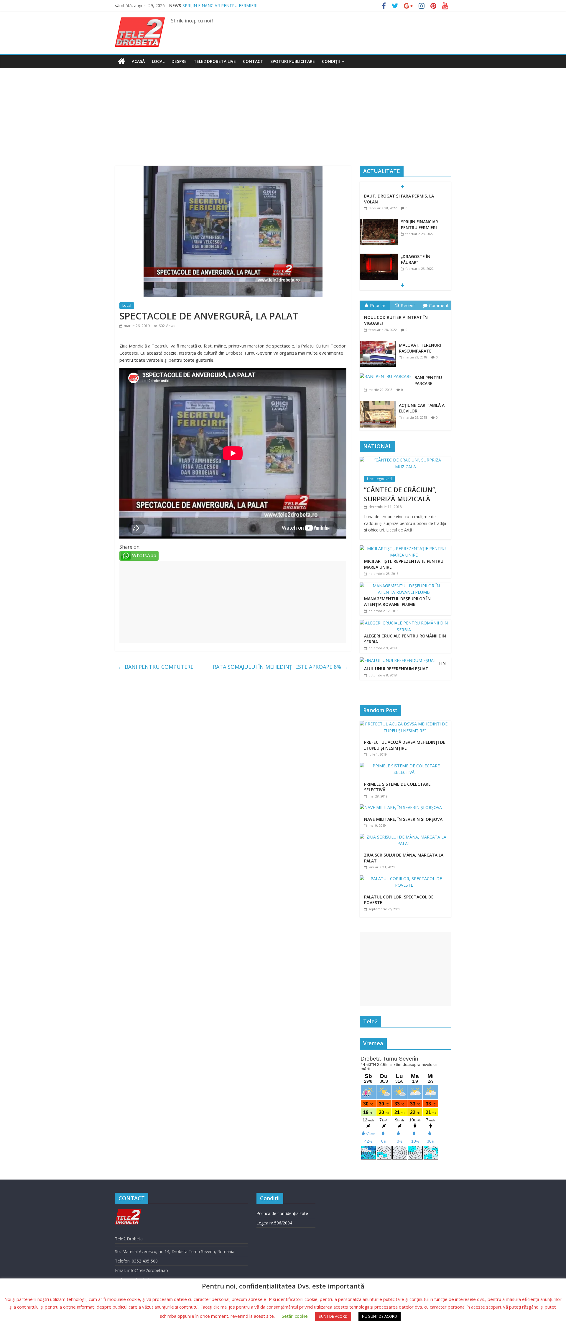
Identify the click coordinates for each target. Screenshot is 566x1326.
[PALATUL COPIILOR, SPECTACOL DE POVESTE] (405, 878)
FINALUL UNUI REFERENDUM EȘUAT (405, 666)
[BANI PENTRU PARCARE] (387, 373)
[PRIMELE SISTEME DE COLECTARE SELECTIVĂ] (405, 766)
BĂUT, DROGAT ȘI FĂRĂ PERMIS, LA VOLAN (225, 5)
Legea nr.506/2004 (274, 1223)
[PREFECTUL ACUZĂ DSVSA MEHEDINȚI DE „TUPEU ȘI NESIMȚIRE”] (405, 724)
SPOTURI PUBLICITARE (292, 61)
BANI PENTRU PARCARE (428, 380)
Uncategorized (379, 478)
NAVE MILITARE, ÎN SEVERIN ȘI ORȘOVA (403, 819)
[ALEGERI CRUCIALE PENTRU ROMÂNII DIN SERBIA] (404, 623)
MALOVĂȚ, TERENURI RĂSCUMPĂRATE (420, 348)
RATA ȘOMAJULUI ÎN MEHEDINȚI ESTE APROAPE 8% (280, 666)
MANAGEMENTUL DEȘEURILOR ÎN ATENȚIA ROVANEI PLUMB (397, 601)
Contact (253, 61)
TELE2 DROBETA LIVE (215, 61)
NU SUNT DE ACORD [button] (379, 1316)
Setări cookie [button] (295, 1316)
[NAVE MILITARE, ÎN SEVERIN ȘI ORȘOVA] (402, 807)
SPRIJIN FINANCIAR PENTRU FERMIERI (419, 199)
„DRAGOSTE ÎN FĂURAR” (415, 233)
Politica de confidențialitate (282, 1213)
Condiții (331, 61)
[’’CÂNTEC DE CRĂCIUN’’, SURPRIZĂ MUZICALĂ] (405, 460)
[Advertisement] (283, 121)
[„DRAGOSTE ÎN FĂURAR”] (379, 231)
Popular (378, 305)
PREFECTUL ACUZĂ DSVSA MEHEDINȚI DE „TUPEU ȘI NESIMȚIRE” (404, 745)
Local (158, 61)
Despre (179, 61)
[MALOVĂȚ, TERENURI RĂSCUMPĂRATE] (379, 341)
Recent (408, 305)
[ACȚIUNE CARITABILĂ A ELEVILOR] (379, 401)
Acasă (138, 61)
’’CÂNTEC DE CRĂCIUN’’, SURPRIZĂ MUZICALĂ (400, 494)
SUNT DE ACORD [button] (333, 1316)
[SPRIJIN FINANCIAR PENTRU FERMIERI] (379, 196)
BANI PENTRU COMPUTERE (155, 666)
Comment (439, 305)
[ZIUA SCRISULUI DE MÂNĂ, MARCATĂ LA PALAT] (405, 837)
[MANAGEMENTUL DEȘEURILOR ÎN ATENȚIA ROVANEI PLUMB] (404, 585)
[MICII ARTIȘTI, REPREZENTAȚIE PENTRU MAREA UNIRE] (404, 548)
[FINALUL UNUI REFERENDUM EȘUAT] (398, 660)
